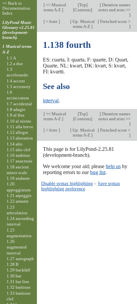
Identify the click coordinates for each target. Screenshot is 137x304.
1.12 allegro (17, 132)
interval (51, 100)
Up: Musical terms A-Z (83, 24)
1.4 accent (16, 80)
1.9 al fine (16, 115)
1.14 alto (15, 144)
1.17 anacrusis (19, 160)
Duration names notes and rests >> (114, 7)
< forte (52, 21)
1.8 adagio (16, 109)
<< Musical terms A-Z (55, 7)
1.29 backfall (18, 269)
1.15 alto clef (18, 149)
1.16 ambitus (18, 155)
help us (113, 166)
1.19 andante (18, 178)
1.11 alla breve (20, 126)
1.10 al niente (19, 121)
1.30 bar (14, 275)
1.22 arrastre (18, 201)
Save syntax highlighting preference (80, 186)
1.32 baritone (19, 287)
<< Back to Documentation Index (16, 8)
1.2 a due (15, 63)
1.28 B (13, 264)
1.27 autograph (20, 258)
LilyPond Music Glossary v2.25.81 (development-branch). (18, 30)
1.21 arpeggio (19, 195)
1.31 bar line (18, 281)
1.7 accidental (19, 103)
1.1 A (11, 57)
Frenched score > (114, 21)
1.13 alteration (20, 138)
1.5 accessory (19, 86)
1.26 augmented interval (17, 247)
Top (82, 4)
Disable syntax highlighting (67, 183)
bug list (97, 172)
